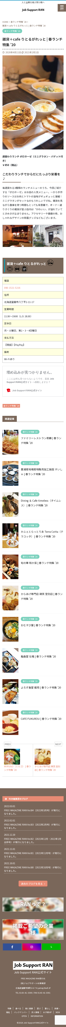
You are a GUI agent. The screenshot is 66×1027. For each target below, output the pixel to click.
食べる (18, 1008)
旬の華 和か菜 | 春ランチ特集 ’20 (39, 563)
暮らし (47, 1008)
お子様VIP (47, 1012)
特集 (9, 1008)
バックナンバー (20, 1012)
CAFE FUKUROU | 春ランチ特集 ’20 (41, 719)
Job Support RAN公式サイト (33, 972)
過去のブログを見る (32, 883)
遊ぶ (39, 1008)
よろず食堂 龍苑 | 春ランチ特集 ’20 (41, 687)
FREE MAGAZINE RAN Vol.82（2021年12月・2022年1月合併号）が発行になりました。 (32, 840)
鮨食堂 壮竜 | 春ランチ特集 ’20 (38, 656)
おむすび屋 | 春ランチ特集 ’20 (38, 625)
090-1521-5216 (12, 287)
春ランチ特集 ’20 (11, 405)
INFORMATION (37, 1016)
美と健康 (29, 1008)
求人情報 (35, 1012)
